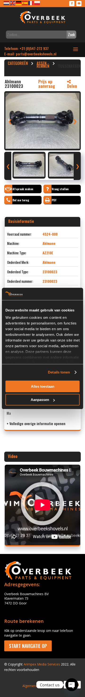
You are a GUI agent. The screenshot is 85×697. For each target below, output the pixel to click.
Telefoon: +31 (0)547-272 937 (26, 48)
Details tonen (59, 372)
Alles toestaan (42, 386)
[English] (13, 2)
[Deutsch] (19, 2)
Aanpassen (40, 400)
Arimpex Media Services (42, 664)
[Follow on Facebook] (71, 3)
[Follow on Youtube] (78, 3)
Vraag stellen (60, 189)
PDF (54, 200)
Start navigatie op (28, 645)
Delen (72, 86)
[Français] (31, 2)
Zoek (71, 34)
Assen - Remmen (43, 65)
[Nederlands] (7, 2)
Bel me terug (21, 200)
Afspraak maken (23, 189)
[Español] (25, 2)
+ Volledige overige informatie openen (36, 423)
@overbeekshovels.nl (40, 53)
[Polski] (37, 2)
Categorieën (18, 64)
